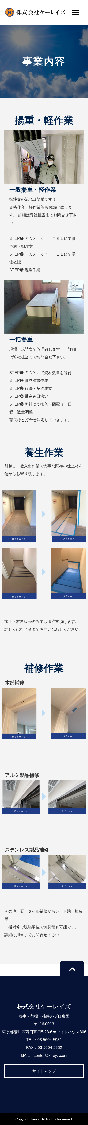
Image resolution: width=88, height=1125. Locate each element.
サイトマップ (44, 1071)
